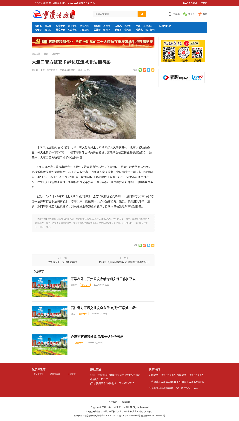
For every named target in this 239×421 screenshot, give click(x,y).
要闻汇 (38, 25)
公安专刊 (60, 25)
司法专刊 (72, 29)
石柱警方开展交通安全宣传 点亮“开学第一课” (104, 308)
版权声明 (126, 402)
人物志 (118, 25)
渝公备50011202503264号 (153, 415)
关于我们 (113, 402)
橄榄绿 (97, 25)
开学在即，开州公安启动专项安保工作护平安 (103, 279)
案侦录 (106, 25)
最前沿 (48, 29)
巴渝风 (106, 29)
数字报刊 (150, 29)
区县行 (97, 29)
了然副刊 (84, 29)
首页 (46, 53)
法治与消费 (165, 25)
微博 (205, 14)
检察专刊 (60, 29)
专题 (138, 25)
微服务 (118, 29)
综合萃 (38, 29)
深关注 (48, 25)
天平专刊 (72, 25)
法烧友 (139, 29)
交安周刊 (84, 25)
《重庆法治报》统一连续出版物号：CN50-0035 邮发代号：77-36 (64, 3)
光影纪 (127, 25)
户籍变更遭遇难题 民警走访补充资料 (97, 336)
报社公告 (147, 25)
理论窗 (127, 29)
